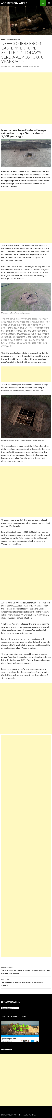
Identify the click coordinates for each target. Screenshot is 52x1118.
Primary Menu (49, 3)
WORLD (17, 39)
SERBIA (11, 39)
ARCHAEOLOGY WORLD (14, 3)
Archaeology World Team (28, 66)
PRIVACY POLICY (7, 1115)
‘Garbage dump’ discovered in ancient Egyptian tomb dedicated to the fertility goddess (25, 970)
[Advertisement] (26, 98)
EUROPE (4, 39)
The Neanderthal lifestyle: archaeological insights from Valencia (22, 982)
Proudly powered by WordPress (25, 1115)
